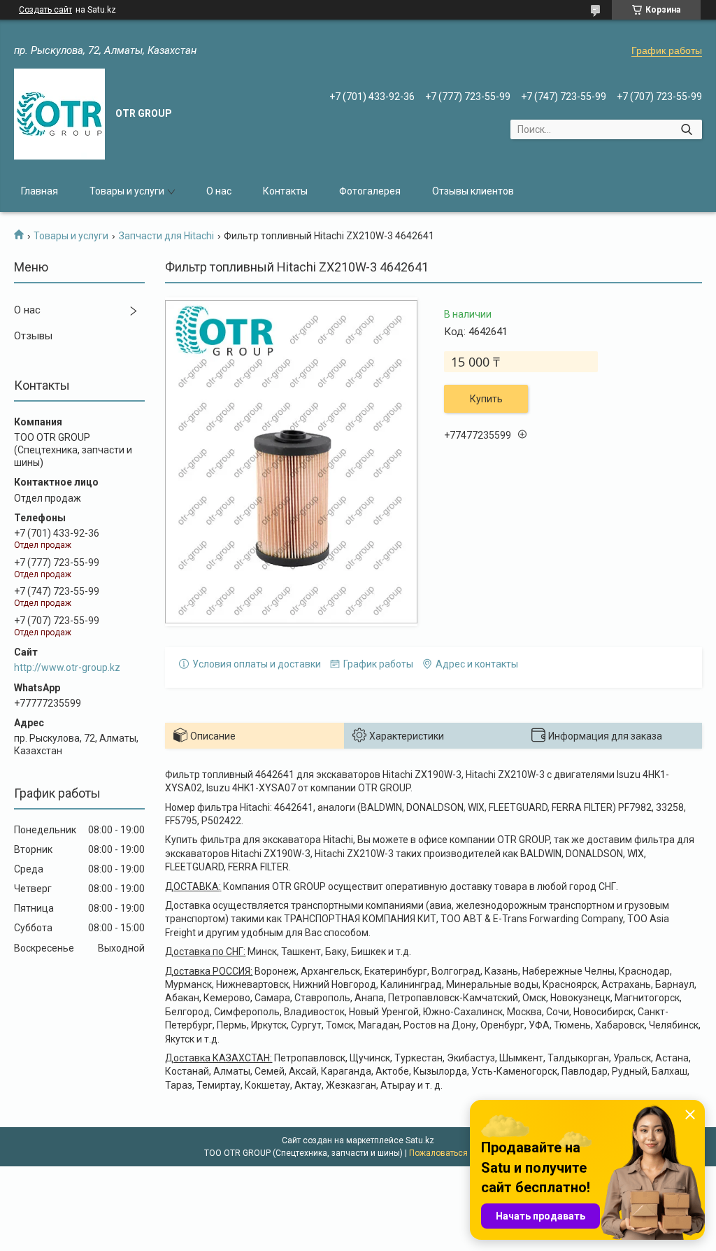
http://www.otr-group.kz (67, 667)
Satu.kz (420, 1140)
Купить (486, 398)
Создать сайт (45, 10)
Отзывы (33, 336)
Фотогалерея (370, 191)
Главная (39, 191)
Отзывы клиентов (473, 191)
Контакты (285, 191)
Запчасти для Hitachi (166, 235)
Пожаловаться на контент (461, 1153)
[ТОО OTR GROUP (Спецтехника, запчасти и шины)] (59, 114)
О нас (218, 191)
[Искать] (686, 129)
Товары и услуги (127, 191)
